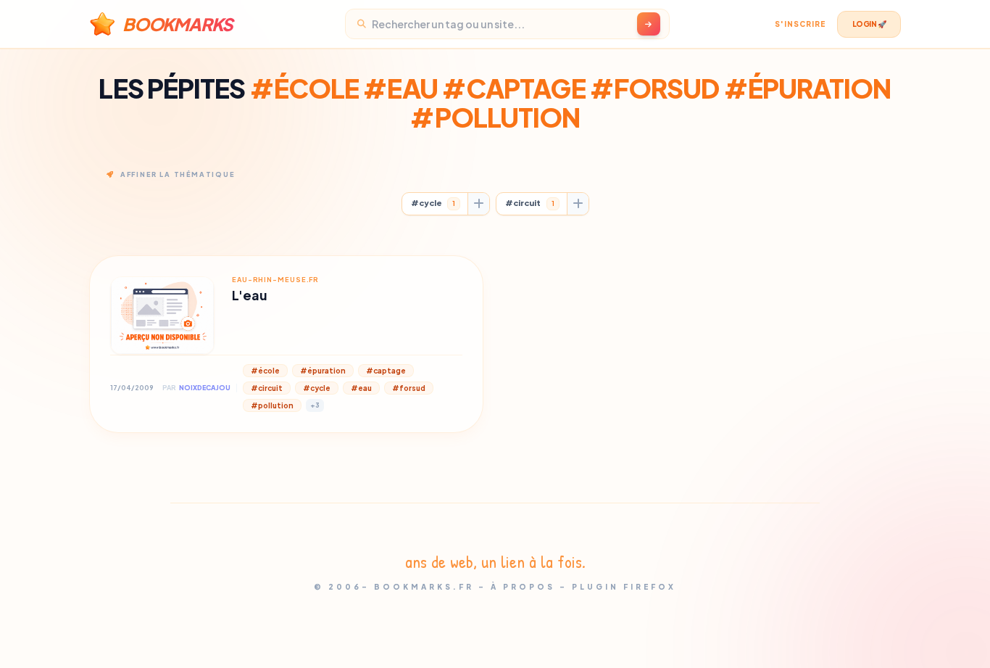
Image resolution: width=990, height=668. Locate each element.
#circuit (529, 202)
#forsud (408, 388)
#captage (386, 370)
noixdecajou (204, 387)
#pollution (272, 405)
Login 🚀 (869, 24)
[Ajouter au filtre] (478, 204)
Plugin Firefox (624, 586)
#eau (361, 388)
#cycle (433, 202)
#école (265, 370)
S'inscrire (800, 24)
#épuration (323, 370)
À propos (523, 586)
